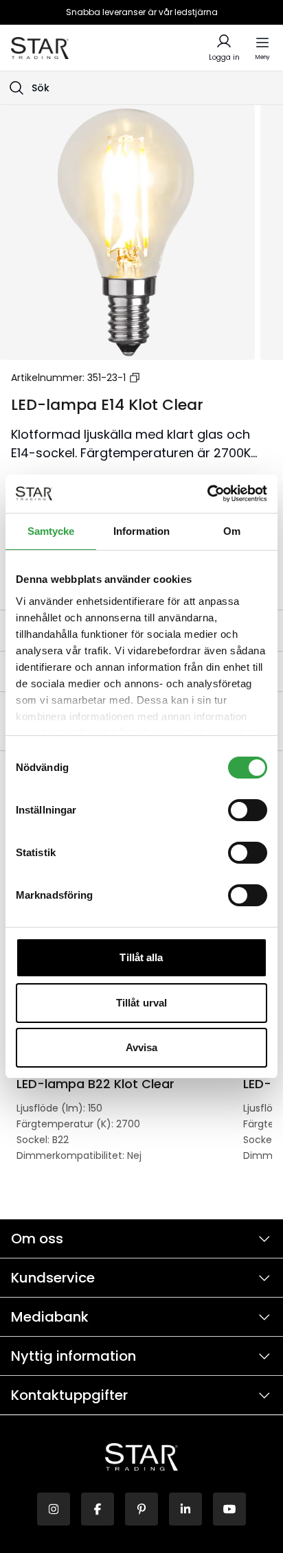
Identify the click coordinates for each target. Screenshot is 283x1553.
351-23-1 (106, 377)
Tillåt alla (141, 957)
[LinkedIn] (185, 1509)
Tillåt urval (141, 1003)
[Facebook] (97, 1509)
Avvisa (142, 1047)
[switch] (247, 810)
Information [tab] (141, 531)
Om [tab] (231, 531)
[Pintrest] (141, 1509)
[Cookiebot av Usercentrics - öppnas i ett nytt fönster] (207, 494)
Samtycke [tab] (51, 531)
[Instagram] (53, 1509)
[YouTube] (229, 1509)
